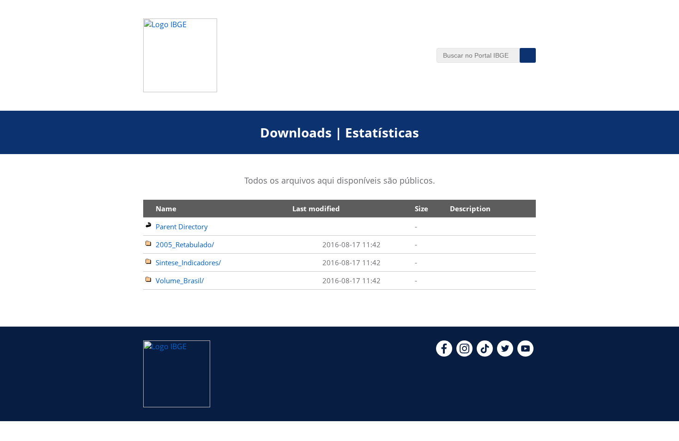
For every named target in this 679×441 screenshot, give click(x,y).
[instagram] (464, 354)
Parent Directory (182, 226)
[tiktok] (485, 354)
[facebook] (444, 354)
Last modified (316, 208)
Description (470, 208)
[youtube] (525, 354)
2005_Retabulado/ (185, 244)
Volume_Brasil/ (180, 280)
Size (421, 208)
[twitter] (505, 354)
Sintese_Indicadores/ (188, 262)
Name (166, 208)
